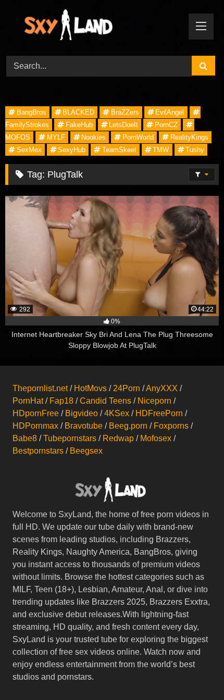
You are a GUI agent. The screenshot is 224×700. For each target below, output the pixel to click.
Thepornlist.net (40, 388)
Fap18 (61, 400)
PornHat (28, 400)
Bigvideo (81, 413)
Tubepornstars (69, 438)
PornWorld (138, 137)
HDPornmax (35, 425)
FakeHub (79, 125)
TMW (161, 150)
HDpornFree (36, 413)
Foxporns (171, 425)
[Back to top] (191, 669)
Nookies (93, 137)
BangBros (31, 112)
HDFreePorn (159, 413)
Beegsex (86, 450)
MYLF (56, 137)
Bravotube (84, 425)
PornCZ (166, 125)
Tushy (194, 150)
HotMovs (90, 388)
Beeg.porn (128, 425)
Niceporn (154, 400)
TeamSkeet (119, 150)
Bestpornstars (38, 450)
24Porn (126, 388)
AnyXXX (162, 388)
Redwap (118, 438)
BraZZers (125, 112)
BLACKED (78, 112)
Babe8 (25, 438)
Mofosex (155, 438)
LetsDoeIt (123, 125)
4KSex (116, 413)
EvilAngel (169, 112)
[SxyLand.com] (91, 26)
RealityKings (189, 137)
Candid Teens (105, 400)
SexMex (29, 150)
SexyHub (71, 150)
